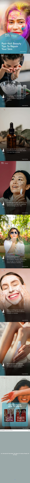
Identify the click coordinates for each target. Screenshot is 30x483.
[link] (9, 415)
